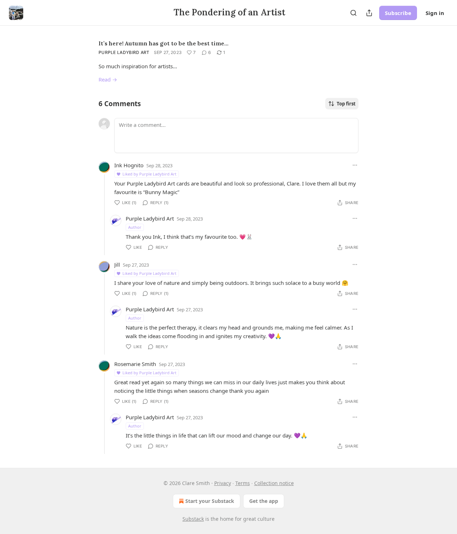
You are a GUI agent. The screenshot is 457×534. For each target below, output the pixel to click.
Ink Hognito (129, 165)
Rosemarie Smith (135, 363)
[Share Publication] (369, 13)
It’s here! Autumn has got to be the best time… (163, 43)
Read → (108, 79)
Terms (242, 483)
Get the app (263, 501)
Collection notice (274, 483)
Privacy (222, 483)
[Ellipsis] (355, 165)
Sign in (435, 12)
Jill (117, 264)
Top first (346, 103)
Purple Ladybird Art (124, 52)
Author (134, 227)
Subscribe (398, 12)
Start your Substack (209, 501)
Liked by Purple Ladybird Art (149, 174)
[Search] (353, 13)
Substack (193, 518)
